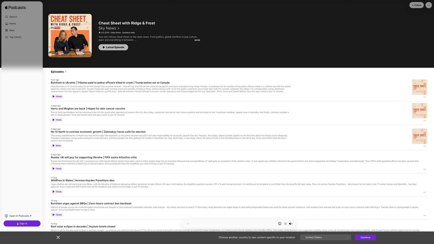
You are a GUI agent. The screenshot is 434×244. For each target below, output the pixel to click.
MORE (197, 40)
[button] (22, 17)
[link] (59, 72)
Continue (365, 237)
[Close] (58, 237)
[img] (15, 7)
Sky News (107, 28)
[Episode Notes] (280, 223)
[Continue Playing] (285, 223)
